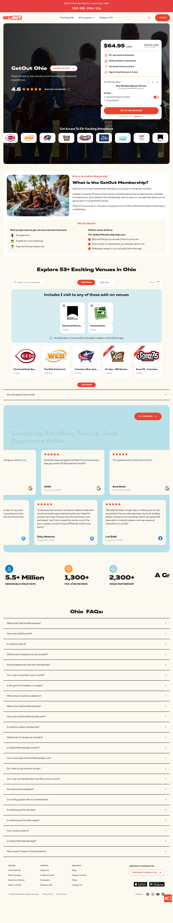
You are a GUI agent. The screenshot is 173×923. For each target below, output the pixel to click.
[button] (87, 18)
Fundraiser (45, 880)
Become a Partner (16, 880)
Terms (136, 117)
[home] (12, 18)
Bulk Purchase (14, 875)
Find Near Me (67, 17)
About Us (44, 870)
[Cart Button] (149, 17)
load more (86, 385)
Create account (47, 875)
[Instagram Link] (153, 894)
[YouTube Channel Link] (158, 894)
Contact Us (77, 885)
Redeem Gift (106, 17)
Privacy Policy (47, 894)
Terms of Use (61, 894)
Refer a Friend (14, 885)
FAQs (74, 880)
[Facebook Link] (147, 894)
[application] (168, 898)
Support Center (79, 875)
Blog (74, 870)
